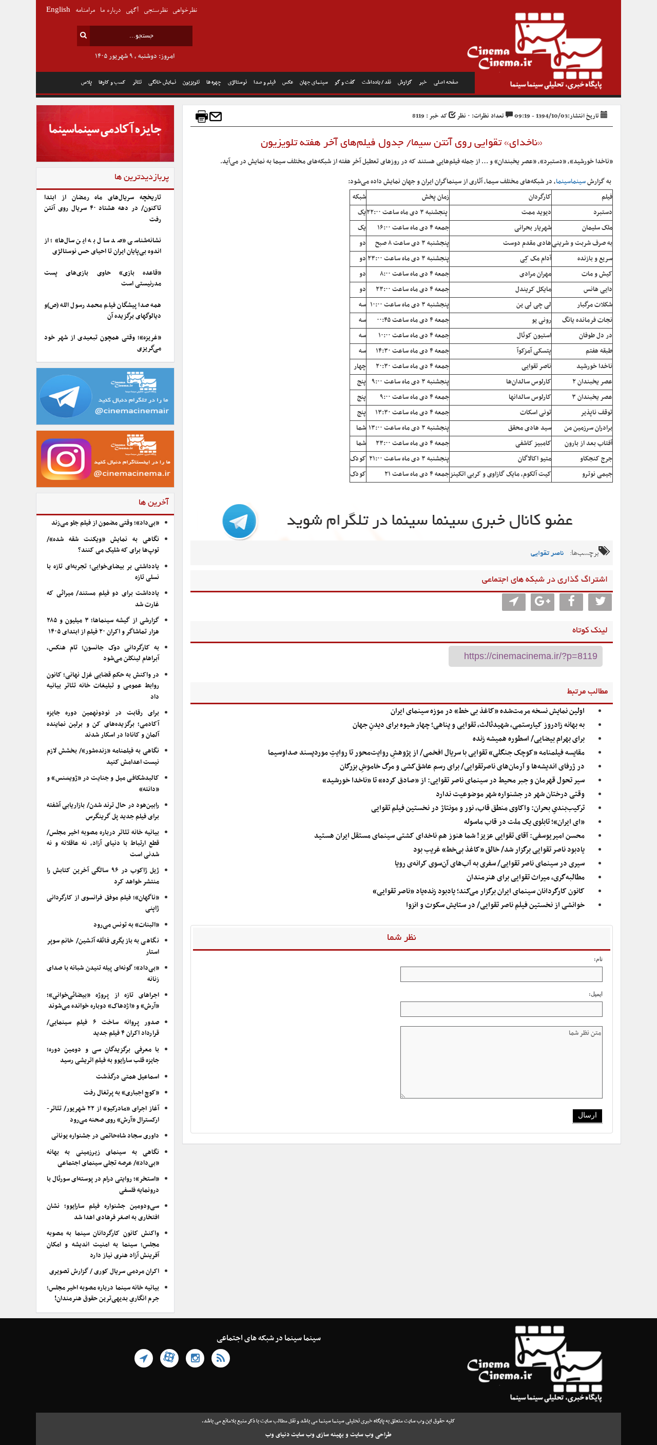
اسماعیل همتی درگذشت (127, 1077)
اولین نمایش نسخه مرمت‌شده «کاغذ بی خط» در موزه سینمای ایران (488, 711)
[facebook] (571, 602)
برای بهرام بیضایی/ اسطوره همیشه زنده (529, 739)
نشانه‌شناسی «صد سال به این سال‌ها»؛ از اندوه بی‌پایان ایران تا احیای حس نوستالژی (102, 246)
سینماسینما (571, 181)
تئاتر (137, 82)
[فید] (220, 1358)
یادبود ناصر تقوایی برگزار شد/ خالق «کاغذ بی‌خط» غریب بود (499, 849)
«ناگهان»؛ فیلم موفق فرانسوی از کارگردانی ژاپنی (103, 903)
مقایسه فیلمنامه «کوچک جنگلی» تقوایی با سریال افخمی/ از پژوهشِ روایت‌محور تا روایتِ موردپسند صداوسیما (426, 752)
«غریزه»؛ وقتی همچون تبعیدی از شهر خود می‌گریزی (102, 343)
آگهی (132, 10)
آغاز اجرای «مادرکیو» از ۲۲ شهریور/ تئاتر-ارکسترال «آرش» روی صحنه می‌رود (103, 1114)
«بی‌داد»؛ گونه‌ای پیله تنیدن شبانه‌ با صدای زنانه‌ (103, 973)
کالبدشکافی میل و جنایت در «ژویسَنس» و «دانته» (103, 784)
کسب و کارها (112, 82)
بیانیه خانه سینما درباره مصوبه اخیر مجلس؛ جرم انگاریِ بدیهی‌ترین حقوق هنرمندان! (103, 1293)
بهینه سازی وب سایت (317, 1435)
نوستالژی (237, 82)
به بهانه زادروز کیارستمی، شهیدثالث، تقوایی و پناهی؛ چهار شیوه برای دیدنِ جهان (469, 725)
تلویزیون (191, 82)
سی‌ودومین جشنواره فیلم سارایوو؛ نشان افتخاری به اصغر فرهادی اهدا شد (103, 1212)
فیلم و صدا (265, 82)
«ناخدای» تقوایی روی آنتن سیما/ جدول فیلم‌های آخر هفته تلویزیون (402, 143)
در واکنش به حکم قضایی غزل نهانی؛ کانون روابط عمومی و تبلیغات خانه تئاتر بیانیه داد (103, 686)
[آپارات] (169, 1358)
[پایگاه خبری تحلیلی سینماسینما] (547, 52)
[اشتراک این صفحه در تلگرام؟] (514, 602)
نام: (598, 959)
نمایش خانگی (162, 82)
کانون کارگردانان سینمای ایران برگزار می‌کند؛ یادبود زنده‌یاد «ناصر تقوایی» (479, 891)
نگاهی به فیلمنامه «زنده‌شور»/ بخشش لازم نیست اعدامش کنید (103, 756)
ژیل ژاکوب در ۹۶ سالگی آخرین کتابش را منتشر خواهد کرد (103, 876)
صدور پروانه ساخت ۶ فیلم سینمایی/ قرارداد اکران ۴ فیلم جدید (103, 1028)
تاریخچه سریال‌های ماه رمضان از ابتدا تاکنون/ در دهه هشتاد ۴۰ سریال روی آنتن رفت (102, 208)
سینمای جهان (314, 82)
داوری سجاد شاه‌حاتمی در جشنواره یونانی (105, 1136)
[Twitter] (600, 602)
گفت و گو (345, 82)
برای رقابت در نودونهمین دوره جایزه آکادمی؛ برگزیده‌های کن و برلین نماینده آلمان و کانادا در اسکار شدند (103, 724)
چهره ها (213, 82)
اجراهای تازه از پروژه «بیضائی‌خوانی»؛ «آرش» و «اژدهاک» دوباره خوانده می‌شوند (103, 1001)
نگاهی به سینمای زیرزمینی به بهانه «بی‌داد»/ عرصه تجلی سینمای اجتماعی (103, 1158)
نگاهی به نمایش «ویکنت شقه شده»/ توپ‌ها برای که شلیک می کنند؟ (103, 545)
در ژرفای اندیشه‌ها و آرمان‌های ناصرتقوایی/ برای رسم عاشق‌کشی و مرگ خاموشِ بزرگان (462, 766)
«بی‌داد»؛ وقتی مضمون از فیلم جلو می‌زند (105, 523)
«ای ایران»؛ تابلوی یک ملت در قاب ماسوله (524, 822)
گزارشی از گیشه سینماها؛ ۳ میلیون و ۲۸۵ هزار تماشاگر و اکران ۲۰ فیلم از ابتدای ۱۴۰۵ (103, 626)
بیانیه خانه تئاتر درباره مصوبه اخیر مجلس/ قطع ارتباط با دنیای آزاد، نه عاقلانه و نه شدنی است (103, 843)
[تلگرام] (143, 1358)
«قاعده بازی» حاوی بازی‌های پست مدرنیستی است (102, 278)
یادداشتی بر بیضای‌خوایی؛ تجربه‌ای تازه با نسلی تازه (103, 572)
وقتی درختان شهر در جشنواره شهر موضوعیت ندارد (510, 794)
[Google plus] (542, 602)
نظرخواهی (184, 10)
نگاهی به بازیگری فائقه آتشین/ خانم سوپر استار (103, 946)
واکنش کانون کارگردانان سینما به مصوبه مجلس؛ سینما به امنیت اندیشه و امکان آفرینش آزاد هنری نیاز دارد (103, 1244)
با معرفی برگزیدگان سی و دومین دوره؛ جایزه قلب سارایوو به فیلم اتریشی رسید (103, 1055)
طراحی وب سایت (371, 1435)
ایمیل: (596, 994)
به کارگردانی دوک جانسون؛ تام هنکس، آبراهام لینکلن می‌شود (103, 653)
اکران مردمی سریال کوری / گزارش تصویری (104, 1271)
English (58, 10)
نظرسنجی (155, 10)
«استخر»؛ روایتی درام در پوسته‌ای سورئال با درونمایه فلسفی (103, 1184)
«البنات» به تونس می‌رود (126, 925)
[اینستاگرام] (195, 1358)
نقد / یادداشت (376, 82)
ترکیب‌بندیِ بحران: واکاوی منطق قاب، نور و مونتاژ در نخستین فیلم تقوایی (478, 808)
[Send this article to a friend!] (215, 116)
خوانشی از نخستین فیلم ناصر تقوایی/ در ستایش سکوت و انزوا (495, 905)
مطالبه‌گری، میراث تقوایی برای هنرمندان (526, 877)
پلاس (86, 82)
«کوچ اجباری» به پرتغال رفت (121, 1093)
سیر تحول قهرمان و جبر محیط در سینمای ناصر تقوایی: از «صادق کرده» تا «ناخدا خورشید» (453, 780)
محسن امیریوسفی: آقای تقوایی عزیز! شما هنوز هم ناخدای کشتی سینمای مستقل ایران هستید (449, 836)
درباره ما (110, 10)
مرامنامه (85, 10)
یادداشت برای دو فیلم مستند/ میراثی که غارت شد (103, 599)
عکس (287, 82)
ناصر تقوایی (547, 553)
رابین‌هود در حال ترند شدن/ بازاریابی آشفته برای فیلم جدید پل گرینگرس (103, 811)
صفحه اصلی (446, 82)
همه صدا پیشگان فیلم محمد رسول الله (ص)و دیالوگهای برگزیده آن (102, 311)
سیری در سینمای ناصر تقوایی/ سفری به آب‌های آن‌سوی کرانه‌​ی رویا (490, 863)
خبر (423, 82)
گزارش (405, 82)
